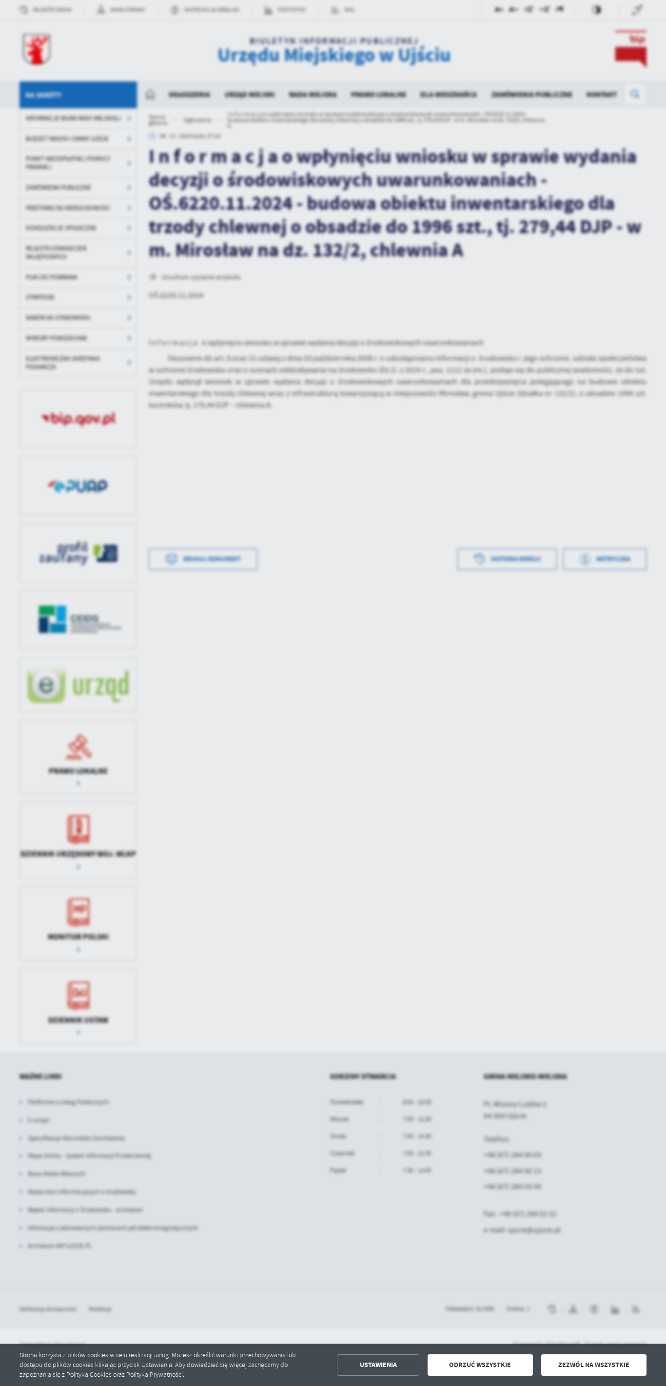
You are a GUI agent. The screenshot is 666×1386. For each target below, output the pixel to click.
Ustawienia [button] (378, 1364)
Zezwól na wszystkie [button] (593, 1364)
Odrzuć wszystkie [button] (480, 1364)
